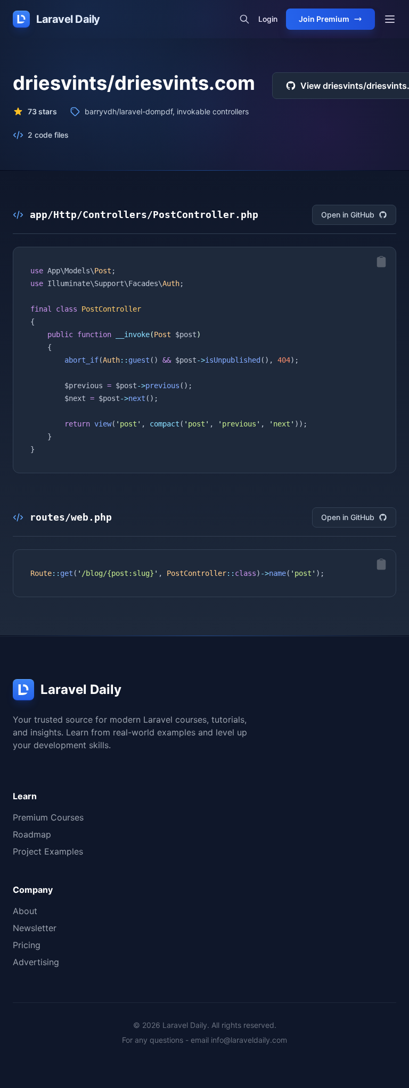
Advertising (36, 962)
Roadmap (32, 834)
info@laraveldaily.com (249, 1039)
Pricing (26, 945)
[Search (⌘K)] (244, 19)
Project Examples (48, 851)
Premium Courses (48, 817)
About (25, 911)
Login (267, 18)
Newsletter (34, 928)
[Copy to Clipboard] (381, 261)
